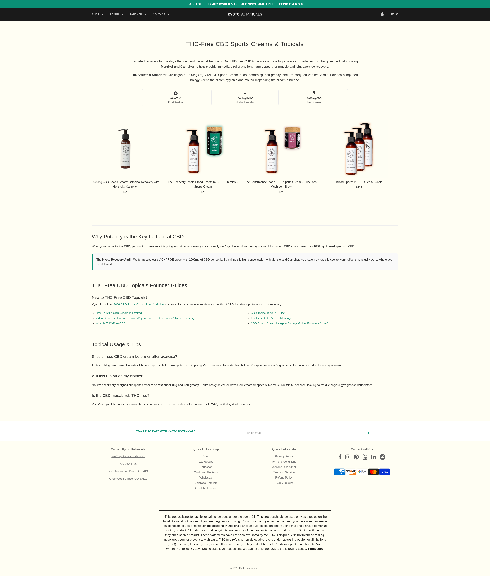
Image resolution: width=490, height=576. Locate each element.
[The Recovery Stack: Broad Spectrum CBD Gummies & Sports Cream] (203, 149)
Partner (136, 14)
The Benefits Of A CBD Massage (271, 318)
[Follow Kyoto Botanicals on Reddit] (382, 458)
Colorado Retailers (206, 482)
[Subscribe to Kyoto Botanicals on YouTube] (365, 458)
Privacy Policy (284, 456)
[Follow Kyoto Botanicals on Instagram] (347, 458)
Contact (159, 14)
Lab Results (205, 461)
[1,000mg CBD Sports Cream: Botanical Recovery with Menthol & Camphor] (125, 149)
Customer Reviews (206, 472)
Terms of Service (284, 472)
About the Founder (205, 488)
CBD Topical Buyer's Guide (268, 312)
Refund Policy (284, 477)
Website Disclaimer (284, 467)
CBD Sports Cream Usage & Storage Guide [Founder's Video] (289, 323)
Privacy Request (284, 482)
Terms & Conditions (284, 461)
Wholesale (205, 477)
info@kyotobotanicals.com (128, 456)
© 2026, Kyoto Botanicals (243, 568)
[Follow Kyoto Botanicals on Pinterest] (356, 458)
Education (206, 467)
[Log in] (382, 14)
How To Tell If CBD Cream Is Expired (119, 312)
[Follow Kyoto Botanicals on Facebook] (340, 458)
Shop (96, 14)
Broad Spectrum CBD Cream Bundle (359, 182)
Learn (115, 14)
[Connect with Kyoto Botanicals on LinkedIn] (373, 458)
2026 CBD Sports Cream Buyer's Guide (139, 304)
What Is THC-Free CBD (111, 323)
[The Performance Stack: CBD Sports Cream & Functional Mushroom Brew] (281, 149)
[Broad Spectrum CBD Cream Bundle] (359, 149)
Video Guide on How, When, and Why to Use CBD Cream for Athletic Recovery (145, 318)
